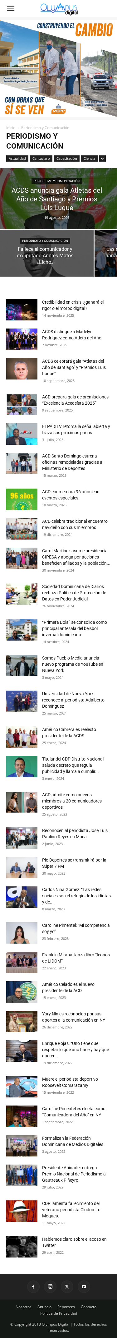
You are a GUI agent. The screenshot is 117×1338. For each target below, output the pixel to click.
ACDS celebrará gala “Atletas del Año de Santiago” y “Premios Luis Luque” (74, 367)
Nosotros (24, 1306)
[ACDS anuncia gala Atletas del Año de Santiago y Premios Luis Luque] (58, 204)
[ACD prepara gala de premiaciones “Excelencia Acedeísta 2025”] (21, 404)
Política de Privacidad (58, 1313)
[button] (11, 8)
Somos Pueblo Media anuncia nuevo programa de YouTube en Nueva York (72, 664)
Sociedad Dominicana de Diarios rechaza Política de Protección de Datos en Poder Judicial (74, 592)
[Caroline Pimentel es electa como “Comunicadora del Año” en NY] (21, 1116)
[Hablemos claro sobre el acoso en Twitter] (21, 1247)
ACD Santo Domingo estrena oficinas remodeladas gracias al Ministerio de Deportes (72, 462)
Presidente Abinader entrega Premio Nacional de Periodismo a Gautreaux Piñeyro (74, 1174)
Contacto (88, 1306)
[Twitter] (67, 1287)
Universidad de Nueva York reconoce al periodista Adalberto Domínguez (73, 700)
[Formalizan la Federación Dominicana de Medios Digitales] (21, 1145)
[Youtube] (84, 1287)
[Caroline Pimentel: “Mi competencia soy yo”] (21, 933)
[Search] (108, 8)
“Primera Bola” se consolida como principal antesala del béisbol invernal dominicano (74, 628)
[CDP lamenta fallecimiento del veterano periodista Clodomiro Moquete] (21, 1211)
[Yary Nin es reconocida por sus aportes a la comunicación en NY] (21, 1021)
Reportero (66, 1306)
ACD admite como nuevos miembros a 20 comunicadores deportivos (72, 801)
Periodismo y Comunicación (57, 181)
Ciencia (89, 158)
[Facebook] (33, 1287)
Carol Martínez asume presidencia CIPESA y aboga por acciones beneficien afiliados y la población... (76, 557)
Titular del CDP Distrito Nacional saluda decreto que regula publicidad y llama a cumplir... (73, 765)
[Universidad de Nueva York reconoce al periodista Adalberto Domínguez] (21, 701)
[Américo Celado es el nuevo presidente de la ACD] (21, 992)
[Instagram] (50, 1287)
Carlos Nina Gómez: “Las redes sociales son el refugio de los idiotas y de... (76, 895)
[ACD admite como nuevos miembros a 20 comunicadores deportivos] (21, 802)
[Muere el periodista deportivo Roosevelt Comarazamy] (21, 1086)
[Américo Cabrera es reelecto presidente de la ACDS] (21, 737)
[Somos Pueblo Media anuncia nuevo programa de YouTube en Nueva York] (21, 665)
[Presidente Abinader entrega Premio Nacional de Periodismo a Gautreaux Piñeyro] (21, 1175)
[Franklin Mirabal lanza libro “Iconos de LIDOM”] (21, 962)
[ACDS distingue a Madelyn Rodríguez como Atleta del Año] (21, 339)
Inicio (10, 127)
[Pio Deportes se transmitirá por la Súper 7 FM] (21, 867)
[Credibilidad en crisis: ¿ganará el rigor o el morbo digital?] (21, 309)
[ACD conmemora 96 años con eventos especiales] (21, 499)
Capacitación (66, 158)
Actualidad (17, 158)
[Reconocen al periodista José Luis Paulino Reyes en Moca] (21, 838)
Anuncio (44, 1306)
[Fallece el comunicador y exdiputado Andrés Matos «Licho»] (47, 258)
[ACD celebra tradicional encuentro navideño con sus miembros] (21, 529)
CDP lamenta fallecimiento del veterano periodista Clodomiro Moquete (71, 1209)
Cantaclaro (41, 158)
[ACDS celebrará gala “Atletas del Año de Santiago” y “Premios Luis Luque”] (21, 368)
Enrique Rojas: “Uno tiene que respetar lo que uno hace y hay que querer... (75, 1049)
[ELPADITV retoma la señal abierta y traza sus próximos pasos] (21, 434)
